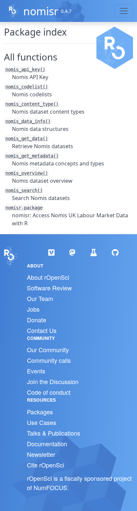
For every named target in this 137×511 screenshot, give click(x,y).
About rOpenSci (48, 277)
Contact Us (42, 330)
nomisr (40, 11)
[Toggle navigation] (123, 11)
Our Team (40, 298)
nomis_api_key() (25, 69)
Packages (40, 411)
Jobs (33, 309)
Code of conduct (48, 392)
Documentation (47, 443)
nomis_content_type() (32, 104)
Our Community (48, 349)
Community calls (49, 360)
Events (36, 370)
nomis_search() (24, 190)
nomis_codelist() (26, 86)
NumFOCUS (50, 487)
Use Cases (41, 422)
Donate (36, 319)
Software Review (49, 287)
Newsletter (41, 454)
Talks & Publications (53, 433)
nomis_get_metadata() (32, 155)
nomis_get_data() (26, 138)
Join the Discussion (52, 381)
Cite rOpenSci (45, 464)
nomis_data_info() (28, 121)
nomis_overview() (26, 173)
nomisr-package (24, 207)
